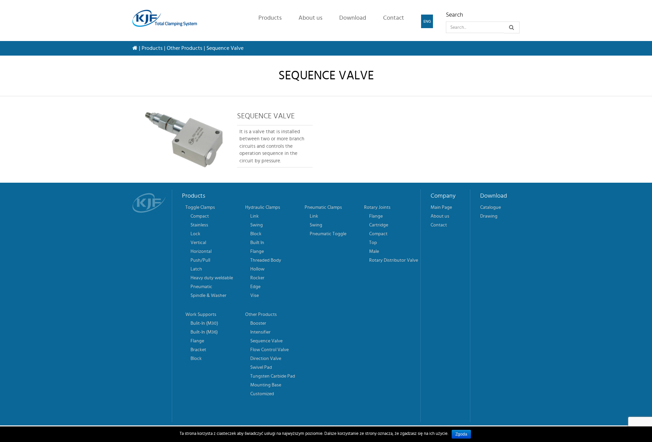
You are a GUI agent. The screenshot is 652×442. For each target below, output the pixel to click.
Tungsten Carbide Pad (272, 376)
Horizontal (201, 251)
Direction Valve (265, 358)
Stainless (199, 225)
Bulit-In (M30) (204, 323)
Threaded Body (265, 260)
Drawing (488, 216)
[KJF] (167, 18)
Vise (254, 295)
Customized (262, 393)
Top (373, 242)
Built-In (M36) (204, 332)
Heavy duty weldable (212, 278)
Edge (255, 286)
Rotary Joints (377, 207)
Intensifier (260, 332)
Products (270, 18)
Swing (256, 225)
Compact (200, 216)
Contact (393, 18)
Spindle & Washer (209, 295)
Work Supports (200, 314)
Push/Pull (200, 260)
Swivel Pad (261, 367)
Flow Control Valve (269, 349)
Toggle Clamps (200, 207)
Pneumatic (201, 286)
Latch (196, 269)
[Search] (512, 28)
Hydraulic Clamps (262, 207)
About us (310, 18)
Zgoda (461, 434)
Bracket (198, 349)
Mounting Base (265, 385)
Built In (257, 242)
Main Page (441, 207)
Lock (195, 234)
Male (374, 251)
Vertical (198, 242)
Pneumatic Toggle (328, 234)
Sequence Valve (266, 341)
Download (352, 18)
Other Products (184, 48)
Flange (257, 251)
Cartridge (378, 225)
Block (255, 234)
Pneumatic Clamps (323, 207)
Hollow (257, 269)
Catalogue (490, 207)
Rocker (257, 278)
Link (254, 216)
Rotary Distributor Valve (393, 260)
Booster (258, 323)
